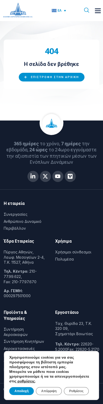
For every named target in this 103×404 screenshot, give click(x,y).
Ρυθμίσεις (76, 391)
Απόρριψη (49, 391)
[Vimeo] (70, 176)
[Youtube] (57, 176)
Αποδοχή (22, 391)
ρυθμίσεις (26, 381)
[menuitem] (59, 11)
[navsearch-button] (86, 10)
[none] (62, 11)
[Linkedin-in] (33, 176)
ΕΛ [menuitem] (60, 10)
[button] (98, 11)
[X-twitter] (45, 176)
